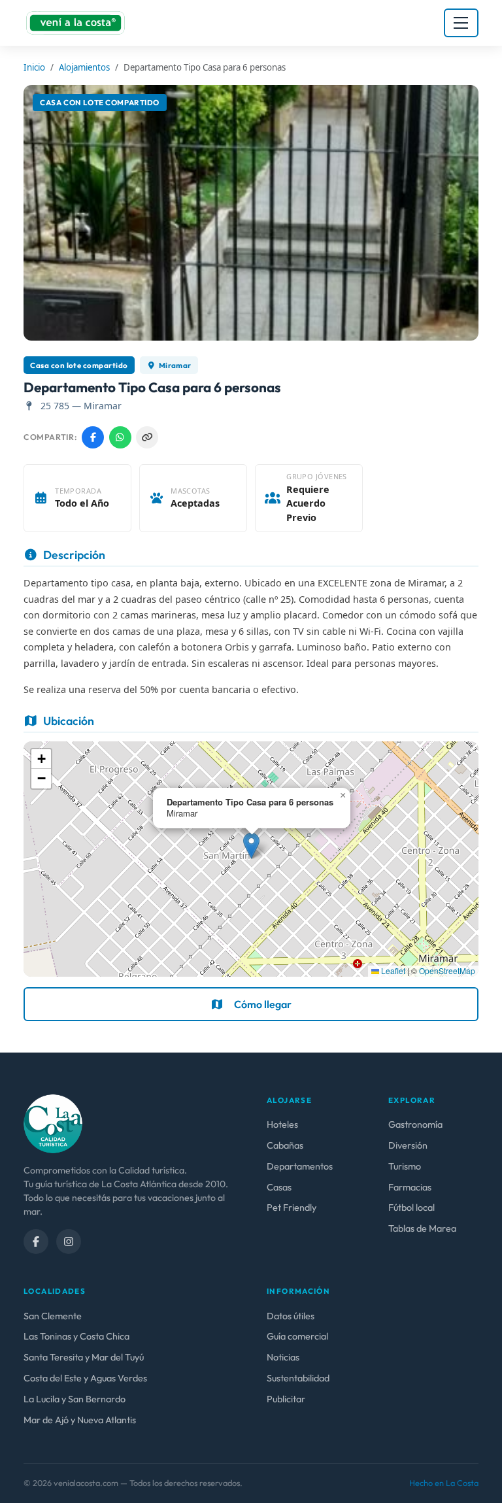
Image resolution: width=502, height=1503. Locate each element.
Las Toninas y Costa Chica (76, 1336)
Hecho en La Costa (443, 1483)
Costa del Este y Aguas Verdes (85, 1378)
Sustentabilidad (298, 1378)
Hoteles (282, 1124)
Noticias (283, 1357)
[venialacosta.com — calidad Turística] (53, 1122)
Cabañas (285, 1145)
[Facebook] (36, 1241)
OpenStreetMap (447, 970)
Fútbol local (411, 1207)
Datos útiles (290, 1316)
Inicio (34, 67)
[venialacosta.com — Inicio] (75, 23)
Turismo (404, 1166)
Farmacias (409, 1187)
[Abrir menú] (461, 22)
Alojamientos (84, 67)
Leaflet (392, 970)
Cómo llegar (263, 1004)
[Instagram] (68, 1241)
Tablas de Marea (422, 1228)
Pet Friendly (291, 1207)
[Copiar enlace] (147, 437)
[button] (251, 845)
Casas (279, 1187)
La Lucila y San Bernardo (75, 1399)
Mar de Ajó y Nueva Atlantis (80, 1420)
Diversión (407, 1145)
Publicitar (286, 1399)
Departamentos (300, 1166)
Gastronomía (415, 1124)
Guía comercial (297, 1336)
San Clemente (53, 1316)
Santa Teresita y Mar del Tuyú (84, 1357)
